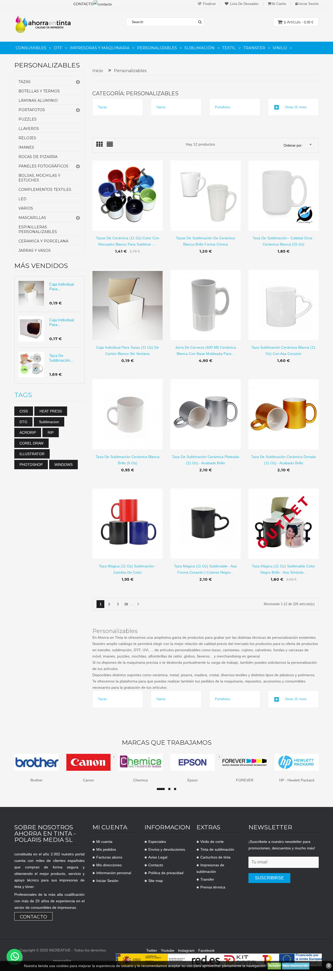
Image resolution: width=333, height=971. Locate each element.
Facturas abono (109, 857)
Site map (155, 881)
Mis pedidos (106, 849)
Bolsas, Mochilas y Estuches (39, 178)
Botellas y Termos (39, 91)
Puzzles (27, 119)
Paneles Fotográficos (43, 166)
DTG (23, 422)
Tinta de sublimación (217, 849)
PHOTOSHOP (31, 464)
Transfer (207, 879)
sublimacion (49, 422)
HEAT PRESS (51, 411)
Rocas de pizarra (37, 156)
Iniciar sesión (308, 4)
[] (138, 604)
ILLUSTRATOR (32, 454)
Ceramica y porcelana (43, 241)
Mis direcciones (109, 865)
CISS (24, 411)
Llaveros (28, 128)
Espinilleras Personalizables (37, 229)
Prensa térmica (212, 887)
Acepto (274, 966)
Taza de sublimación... (61, 357)
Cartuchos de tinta (215, 857)
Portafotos (31, 110)
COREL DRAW (31, 443)
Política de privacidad (165, 873)
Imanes (26, 147)
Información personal (113, 873)
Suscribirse (269, 878)
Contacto (33, 917)
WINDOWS (63, 464)
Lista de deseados (244, 4)
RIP (51, 432)
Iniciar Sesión (107, 881)
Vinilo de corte (212, 842)
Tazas (24, 81)
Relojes (27, 138)
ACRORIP (28, 432)
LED (22, 199)
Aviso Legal (157, 857)
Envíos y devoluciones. (167, 849)
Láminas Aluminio (38, 100)
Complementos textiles (44, 189)
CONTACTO (83, 4)
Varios (25, 208)
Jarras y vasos (34, 250)
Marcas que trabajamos (167, 743)
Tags (23, 395)
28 (126, 604)
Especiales (157, 842)
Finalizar (209, 4)
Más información (295, 966)
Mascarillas (32, 217)
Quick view (127, 191)
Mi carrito (279, 4)
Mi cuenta (104, 842)
